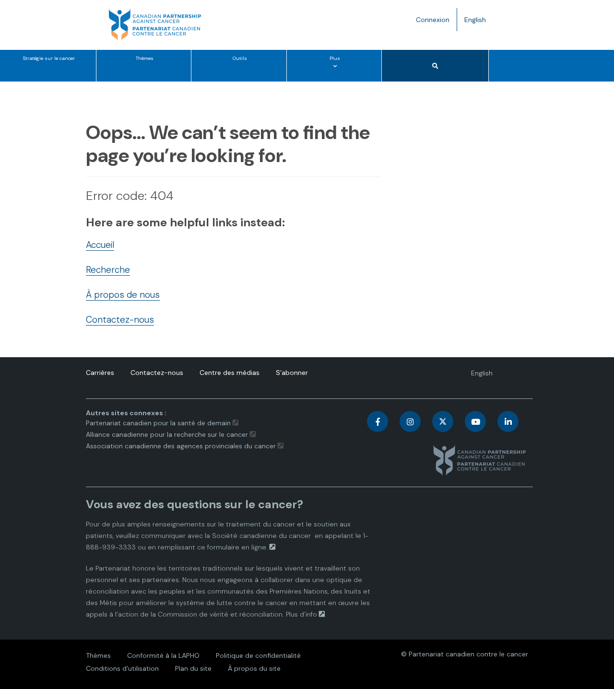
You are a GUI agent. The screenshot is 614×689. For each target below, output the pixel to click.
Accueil (100, 245)
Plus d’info (301, 614)
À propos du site (254, 668)
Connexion (432, 19)
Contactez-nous (120, 320)
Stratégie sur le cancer (49, 58)
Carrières (100, 372)
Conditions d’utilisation (122, 668)
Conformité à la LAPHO (163, 655)
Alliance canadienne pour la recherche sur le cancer (167, 434)
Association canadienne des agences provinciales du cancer (181, 446)
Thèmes (145, 58)
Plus (337, 68)
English (478, 23)
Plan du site (193, 668)
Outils (240, 58)
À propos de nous (123, 295)
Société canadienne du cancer (261, 535)
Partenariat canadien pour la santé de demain (158, 423)
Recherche (108, 270)
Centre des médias (230, 372)
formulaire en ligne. (237, 547)
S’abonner (292, 372)
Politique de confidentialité (258, 655)
